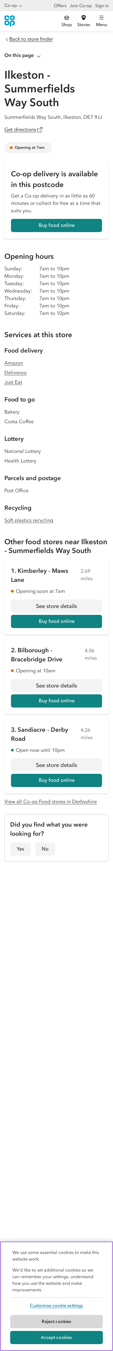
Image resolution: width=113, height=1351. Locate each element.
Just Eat (13, 382)
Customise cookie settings (56, 1305)
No (45, 849)
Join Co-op (81, 5)
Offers (60, 5)
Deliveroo (15, 373)
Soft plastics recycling (28, 520)
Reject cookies (56, 1321)
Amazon (13, 363)
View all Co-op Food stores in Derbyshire (50, 802)
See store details (69, 608)
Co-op (10, 5)
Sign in (102, 5)
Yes (20, 849)
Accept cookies (56, 1337)
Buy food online (57, 225)
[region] (56, 1296)
